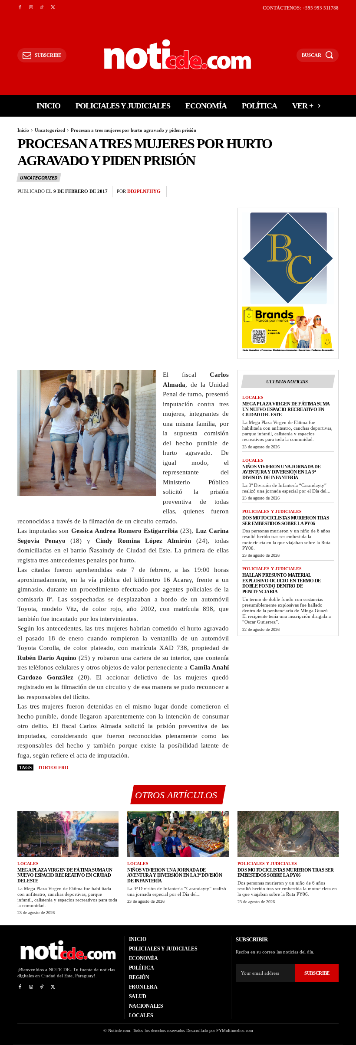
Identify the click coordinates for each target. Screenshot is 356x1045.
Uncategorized (50, 130)
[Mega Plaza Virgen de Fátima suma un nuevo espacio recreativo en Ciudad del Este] (68, 834)
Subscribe (317, 973)
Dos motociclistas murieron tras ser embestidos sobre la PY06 (285, 520)
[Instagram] (30, 7)
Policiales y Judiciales (272, 511)
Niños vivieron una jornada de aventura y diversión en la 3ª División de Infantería (281, 472)
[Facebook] (19, 7)
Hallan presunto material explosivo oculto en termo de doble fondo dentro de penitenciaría (281, 583)
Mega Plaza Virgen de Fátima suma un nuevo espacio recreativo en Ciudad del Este (286, 409)
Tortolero (53, 767)
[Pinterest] (310, 191)
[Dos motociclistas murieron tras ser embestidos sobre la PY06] (288, 834)
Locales (253, 397)
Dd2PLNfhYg (144, 191)
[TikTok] (42, 7)
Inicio (23, 130)
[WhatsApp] (330, 191)
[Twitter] (52, 7)
